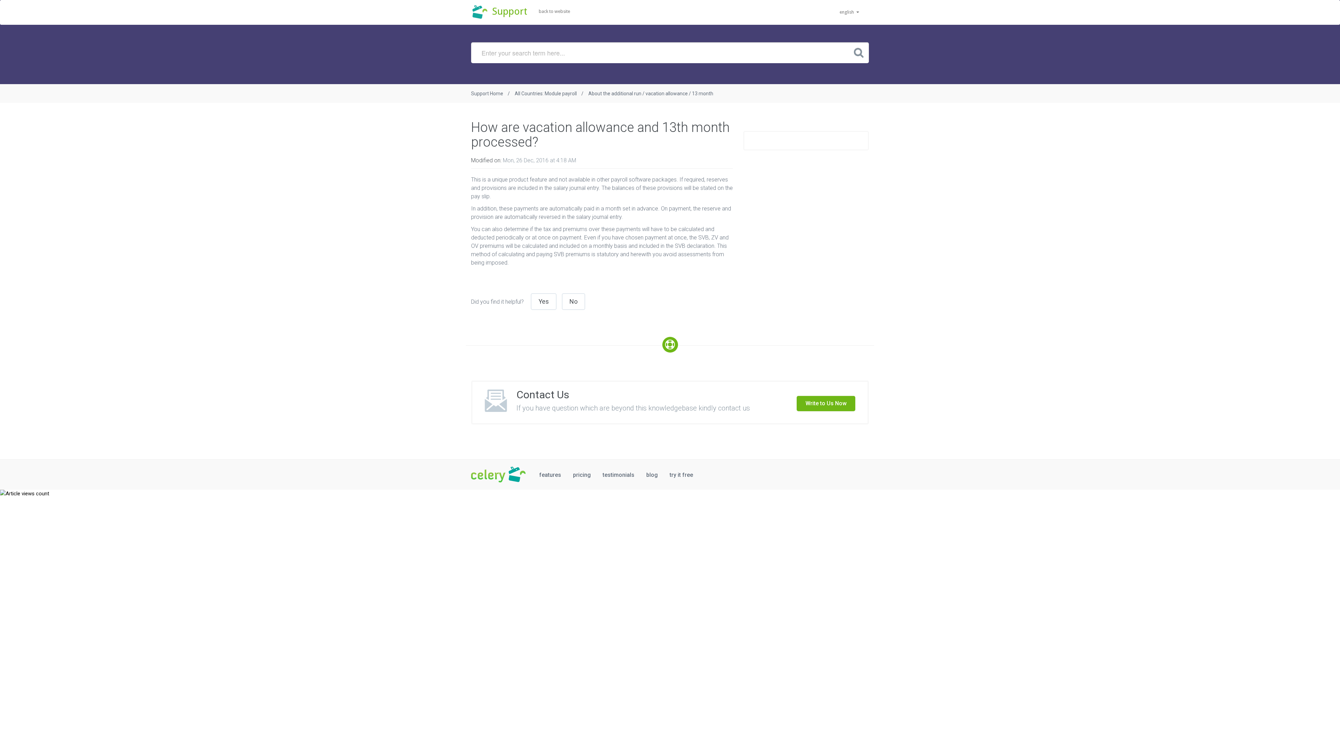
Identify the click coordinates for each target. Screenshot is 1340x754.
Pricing (582, 475)
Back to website (554, 11)
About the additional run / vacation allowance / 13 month (650, 93)
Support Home (487, 93)
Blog (652, 475)
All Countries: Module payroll (546, 93)
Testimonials (618, 475)
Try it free (681, 475)
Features (550, 475)
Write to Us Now (826, 403)
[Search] (858, 52)
